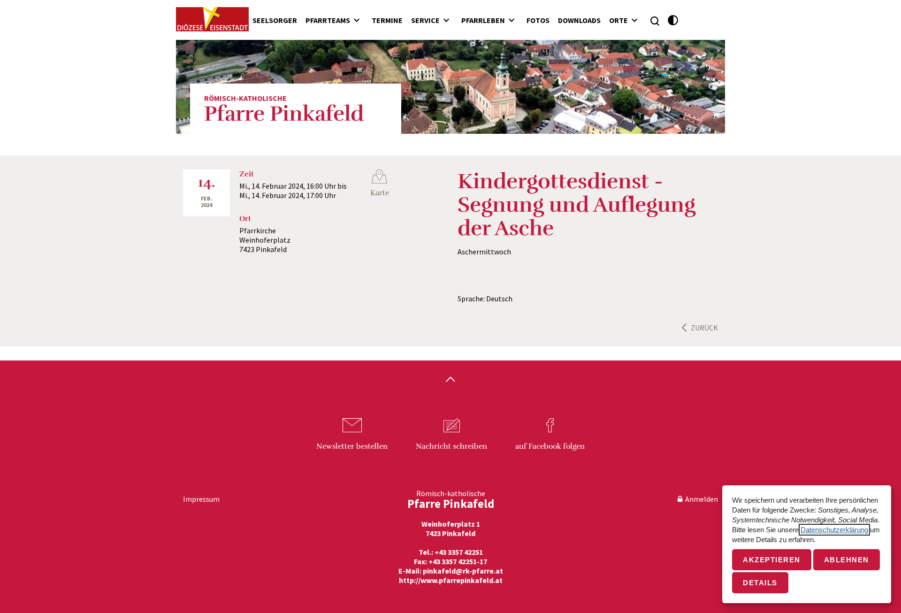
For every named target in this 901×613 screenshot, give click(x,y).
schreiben (451, 446)
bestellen (352, 446)
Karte (379, 193)
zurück (704, 327)
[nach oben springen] (450, 380)
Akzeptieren (772, 560)
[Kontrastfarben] (673, 20)
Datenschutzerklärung (834, 530)
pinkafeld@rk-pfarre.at (463, 570)
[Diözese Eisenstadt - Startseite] (212, 19)
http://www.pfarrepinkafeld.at (451, 580)
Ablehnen (846, 560)
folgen (550, 446)
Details (760, 583)
